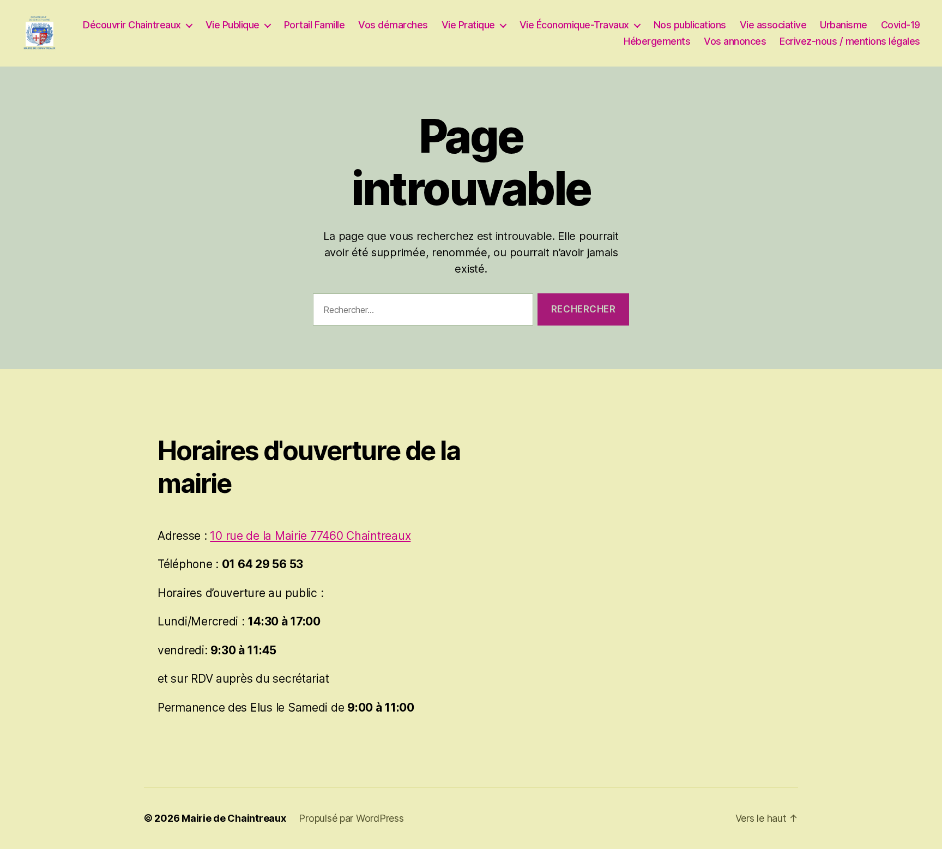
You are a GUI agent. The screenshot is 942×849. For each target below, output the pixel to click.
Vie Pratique (468, 25)
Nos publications (690, 25)
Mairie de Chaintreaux (234, 818)
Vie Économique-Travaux (574, 25)
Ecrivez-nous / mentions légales (850, 41)
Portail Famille (314, 25)
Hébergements (657, 41)
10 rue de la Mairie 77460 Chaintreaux (310, 536)
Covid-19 (900, 25)
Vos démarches (393, 25)
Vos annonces (735, 41)
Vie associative (773, 25)
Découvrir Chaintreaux (132, 25)
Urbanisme (843, 25)
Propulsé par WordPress (351, 818)
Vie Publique (232, 25)
